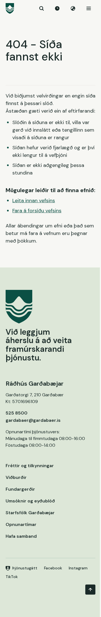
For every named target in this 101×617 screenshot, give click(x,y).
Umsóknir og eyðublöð (30, 501)
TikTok (12, 576)
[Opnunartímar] (57, 8)
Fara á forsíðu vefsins (36, 210)
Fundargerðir (20, 489)
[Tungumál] (73, 8)
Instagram (78, 568)
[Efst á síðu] (90, 590)
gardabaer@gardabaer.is (33, 420)
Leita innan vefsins (33, 200)
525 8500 (16, 413)
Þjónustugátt (24, 568)
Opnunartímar (21, 524)
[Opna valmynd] (88, 8)
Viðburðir (16, 477)
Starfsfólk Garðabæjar (30, 513)
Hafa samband (21, 536)
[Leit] (41, 8)
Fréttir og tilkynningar (30, 466)
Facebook (53, 568)
